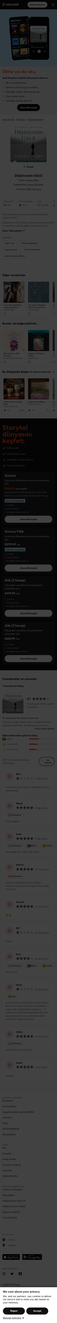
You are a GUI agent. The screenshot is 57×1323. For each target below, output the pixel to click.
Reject (13, 1311)
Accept (37, 1311)
